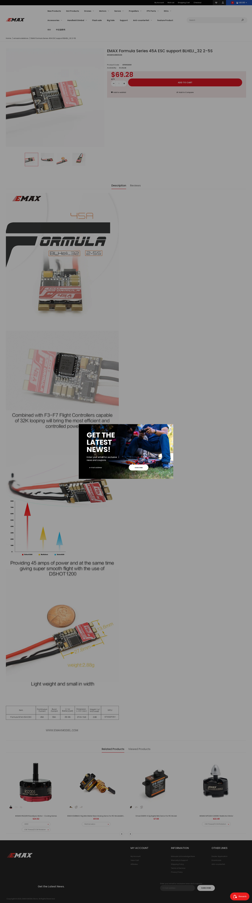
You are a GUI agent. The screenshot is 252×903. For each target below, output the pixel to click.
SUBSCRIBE (139, 468)
